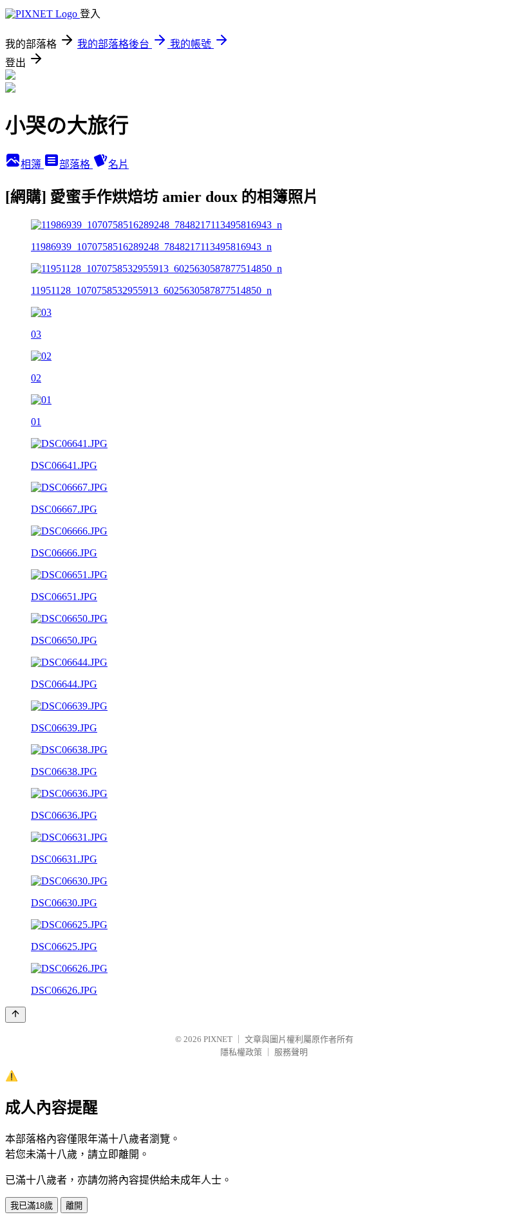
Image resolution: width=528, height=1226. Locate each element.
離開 (74, 1206)
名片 (118, 164)
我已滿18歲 (31, 1206)
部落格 (76, 164)
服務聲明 (291, 1052)
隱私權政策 (241, 1052)
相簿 (32, 164)
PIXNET (217, 1039)
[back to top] (15, 1015)
